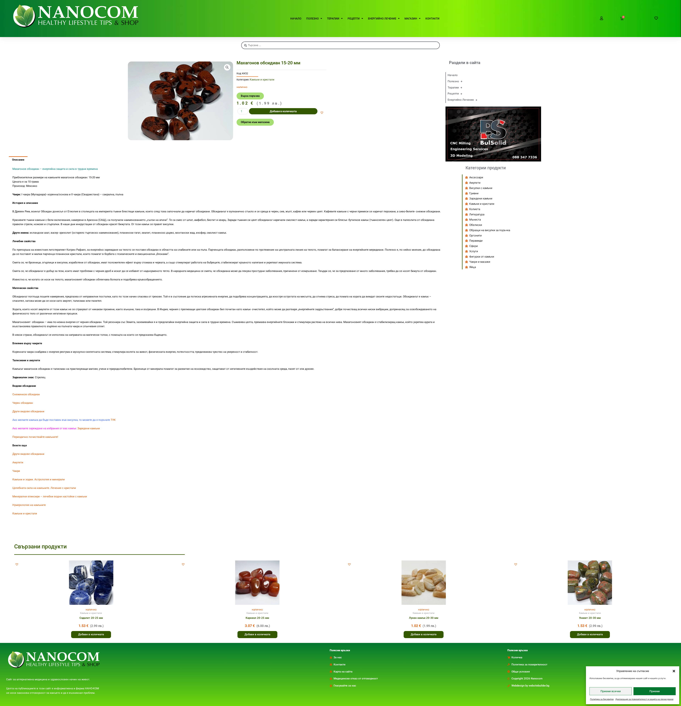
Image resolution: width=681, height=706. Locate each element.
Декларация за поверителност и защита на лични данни (644, 699)
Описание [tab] (18, 159)
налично (91, 609)
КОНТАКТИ (432, 18)
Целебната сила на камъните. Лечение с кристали (44, 488)
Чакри (16, 471)
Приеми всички (610, 691)
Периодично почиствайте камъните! (35, 437)
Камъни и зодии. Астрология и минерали (38, 479)
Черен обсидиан (22, 402)
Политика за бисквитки (602, 699)
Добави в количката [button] (91, 634)
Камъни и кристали (262, 79)
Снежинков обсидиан (26, 394)
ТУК (113, 420)
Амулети (17, 462)
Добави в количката (283, 111)
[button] (674, 671)
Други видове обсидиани (28, 411)
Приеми (654, 691)
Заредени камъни (88, 428)
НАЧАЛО (295, 18)
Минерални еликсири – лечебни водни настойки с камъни (49, 496)
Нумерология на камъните (29, 505)
